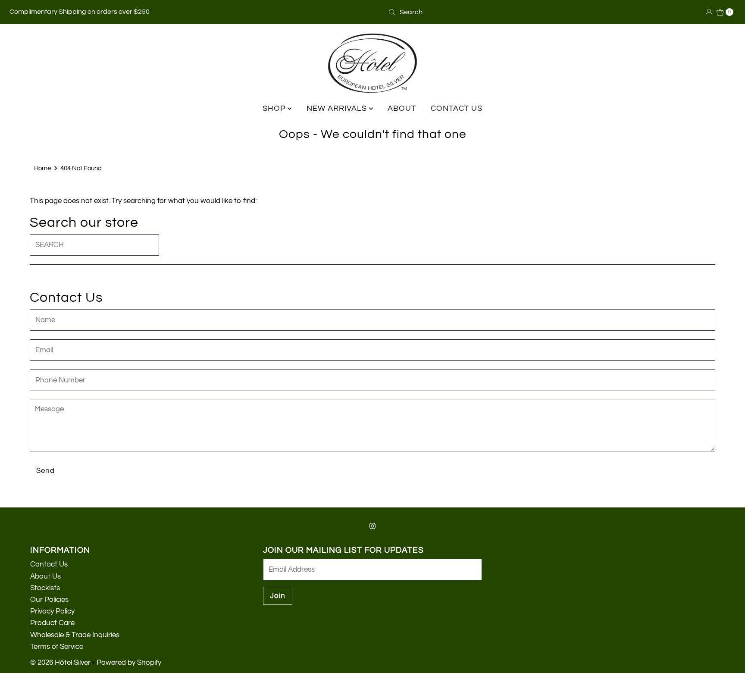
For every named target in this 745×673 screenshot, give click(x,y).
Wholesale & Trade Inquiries (74, 635)
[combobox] (427, 12)
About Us (45, 576)
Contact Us (49, 564)
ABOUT (402, 108)
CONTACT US (456, 108)
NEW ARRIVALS (338, 108)
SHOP (275, 108)
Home (42, 168)
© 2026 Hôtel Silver (60, 663)
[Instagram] (372, 526)
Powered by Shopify (129, 663)
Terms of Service (56, 647)
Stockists (45, 588)
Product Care (52, 623)
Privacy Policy (52, 611)
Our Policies (49, 600)
